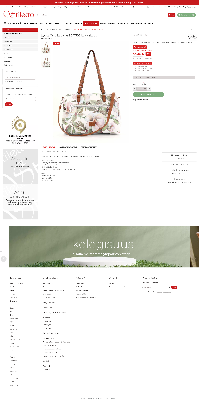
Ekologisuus (179, 179)
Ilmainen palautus (179, 164)
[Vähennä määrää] (135, 89)
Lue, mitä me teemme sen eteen (179, 182)
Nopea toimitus (179, 155)
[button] (47, 39)
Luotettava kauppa (179, 170)
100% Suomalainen (179, 173)
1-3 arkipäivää (179, 159)
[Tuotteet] (5, 23)
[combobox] (105, 15)
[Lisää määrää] (149, 89)
